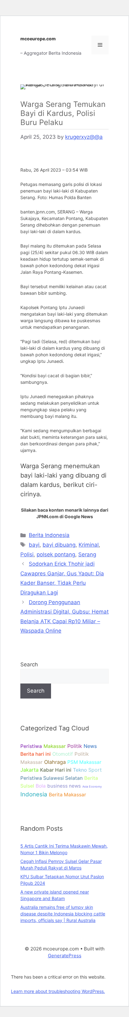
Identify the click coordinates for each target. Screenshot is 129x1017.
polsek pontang (56, 554)
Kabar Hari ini (55, 770)
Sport (95, 770)
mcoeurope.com (38, 38)
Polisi (27, 554)
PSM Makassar (84, 762)
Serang (87, 554)
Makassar (55, 746)
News (90, 746)
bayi (34, 545)
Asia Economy (92, 786)
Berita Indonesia (49, 535)
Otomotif (62, 754)
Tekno (80, 770)
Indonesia (33, 794)
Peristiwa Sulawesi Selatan (51, 778)
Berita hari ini (35, 754)
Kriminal (89, 545)
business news (64, 786)
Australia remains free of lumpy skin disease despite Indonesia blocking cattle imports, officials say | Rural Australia (62, 913)
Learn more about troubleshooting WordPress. (58, 991)
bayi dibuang (59, 545)
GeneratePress (64, 956)
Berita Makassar (67, 795)
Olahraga (55, 762)
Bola (41, 786)
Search (29, 664)
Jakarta (29, 770)
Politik (74, 746)
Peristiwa (31, 746)
